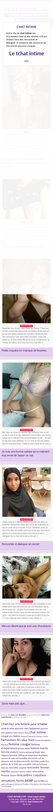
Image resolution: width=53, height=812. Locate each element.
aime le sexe (7, 728)
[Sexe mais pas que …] (26, 658)
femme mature (10, 752)
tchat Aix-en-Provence (21, 784)
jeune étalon (28, 755)
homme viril (15, 755)
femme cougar (20, 744)
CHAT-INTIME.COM (17, 797)
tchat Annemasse (45, 784)
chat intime (37, 732)
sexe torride (38, 781)
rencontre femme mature (21, 772)
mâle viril (15, 758)
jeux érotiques (41, 755)
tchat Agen (9, 784)
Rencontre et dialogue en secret (20, 544)
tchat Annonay (6, 786)
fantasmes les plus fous (17, 740)
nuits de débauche (17, 761)
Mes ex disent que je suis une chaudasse (26, 626)
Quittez (26, 61)
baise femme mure (21, 733)
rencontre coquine (17, 768)
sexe (29, 780)
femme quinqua (25, 752)
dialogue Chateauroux (28, 736)
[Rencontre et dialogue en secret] (26, 492)
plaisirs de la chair (9, 764)
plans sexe (31, 764)
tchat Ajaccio (34, 784)
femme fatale (23, 748)
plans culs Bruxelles (18, 715)
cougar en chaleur (10, 736)
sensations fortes (12, 780)
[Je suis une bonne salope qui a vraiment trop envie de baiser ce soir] (26, 396)
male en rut (6, 758)
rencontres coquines (31, 775)
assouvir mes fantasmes (27, 728)
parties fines (44, 761)
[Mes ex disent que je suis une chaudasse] (26, 578)
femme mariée (39, 748)
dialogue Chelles (42, 736)
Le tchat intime (26, 53)
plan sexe (22, 764)
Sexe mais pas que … (15, 703)
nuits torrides (32, 761)
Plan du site (26, 804)
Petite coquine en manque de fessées (24, 350)
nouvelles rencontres (28, 758)
